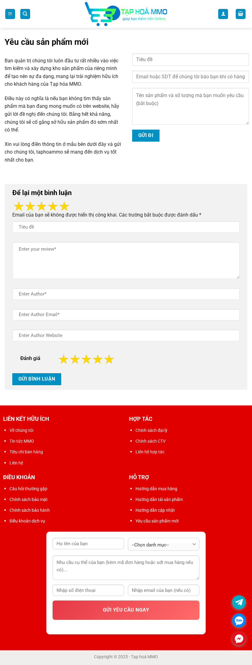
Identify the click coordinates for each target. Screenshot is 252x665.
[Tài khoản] (223, 14)
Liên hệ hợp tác (150, 451)
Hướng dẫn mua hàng (156, 488)
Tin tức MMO (22, 441)
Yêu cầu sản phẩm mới (157, 520)
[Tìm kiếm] (25, 14)
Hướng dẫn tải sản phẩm (159, 499)
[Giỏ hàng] (241, 14)
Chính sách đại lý (151, 430)
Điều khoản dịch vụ (27, 520)
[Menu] (10, 14)
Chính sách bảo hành (30, 510)
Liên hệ (16, 462)
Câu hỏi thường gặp (28, 488)
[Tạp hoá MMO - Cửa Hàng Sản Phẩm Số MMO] (126, 14)
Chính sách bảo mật (29, 499)
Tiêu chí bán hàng (26, 451)
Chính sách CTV (151, 441)
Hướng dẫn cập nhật (155, 510)
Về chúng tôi (21, 430)
